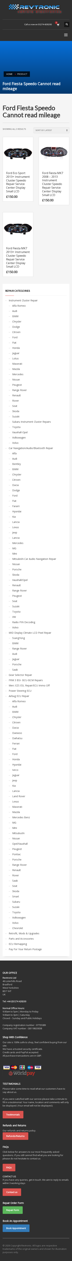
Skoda (15, 411)
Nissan (16, 379)
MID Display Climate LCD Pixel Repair (30, 632)
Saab (15, 669)
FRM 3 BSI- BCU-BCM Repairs (26, 680)
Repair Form (12, 1210)
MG (14, 548)
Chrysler (16, 321)
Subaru (16, 901)
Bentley (16, 464)
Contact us (11, 1192)
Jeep (14, 532)
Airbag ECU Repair (19, 696)
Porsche (16, 569)
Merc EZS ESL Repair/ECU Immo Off (29, 685)
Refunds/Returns (15, 1136)
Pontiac (16, 854)
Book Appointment (16, 1228)
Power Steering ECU (20, 690)
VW (14, 617)
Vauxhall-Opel (20, 432)
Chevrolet (17, 928)
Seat (14, 406)
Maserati (17, 363)
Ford (14, 337)
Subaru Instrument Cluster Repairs (31, 421)
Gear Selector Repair (20, 675)
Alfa (14, 453)
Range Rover (19, 390)
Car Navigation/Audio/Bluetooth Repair (31, 448)
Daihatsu (17, 738)
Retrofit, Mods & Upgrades (24, 933)
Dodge (16, 326)
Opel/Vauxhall (20, 843)
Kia (14, 516)
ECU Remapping (18, 944)
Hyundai (16, 511)
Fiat (14, 342)
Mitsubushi (18, 833)
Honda (16, 348)
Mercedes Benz (21, 817)
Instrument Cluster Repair (23, 300)
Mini (14, 553)
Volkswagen (19, 437)
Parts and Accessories (21, 938)
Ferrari (16, 743)
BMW (15, 316)
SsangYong (18, 638)
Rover (15, 400)
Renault (16, 395)
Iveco (15, 770)
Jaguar (15, 353)
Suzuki (15, 416)
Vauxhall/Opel (20, 580)
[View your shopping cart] (58, 24)
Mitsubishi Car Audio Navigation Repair (34, 559)
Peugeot (17, 384)
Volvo (15, 442)
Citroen (16, 332)
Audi (14, 311)
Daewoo (17, 733)
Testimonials (13, 1114)
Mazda (16, 369)
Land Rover (18, 796)
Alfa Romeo (19, 305)
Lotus (15, 358)
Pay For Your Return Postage (25, 949)
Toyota (16, 427)
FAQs (9, 1167)
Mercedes (17, 374)
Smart (15, 896)
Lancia (16, 522)
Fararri (16, 506)
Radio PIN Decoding (23, 622)
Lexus (15, 527)
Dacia (15, 485)
